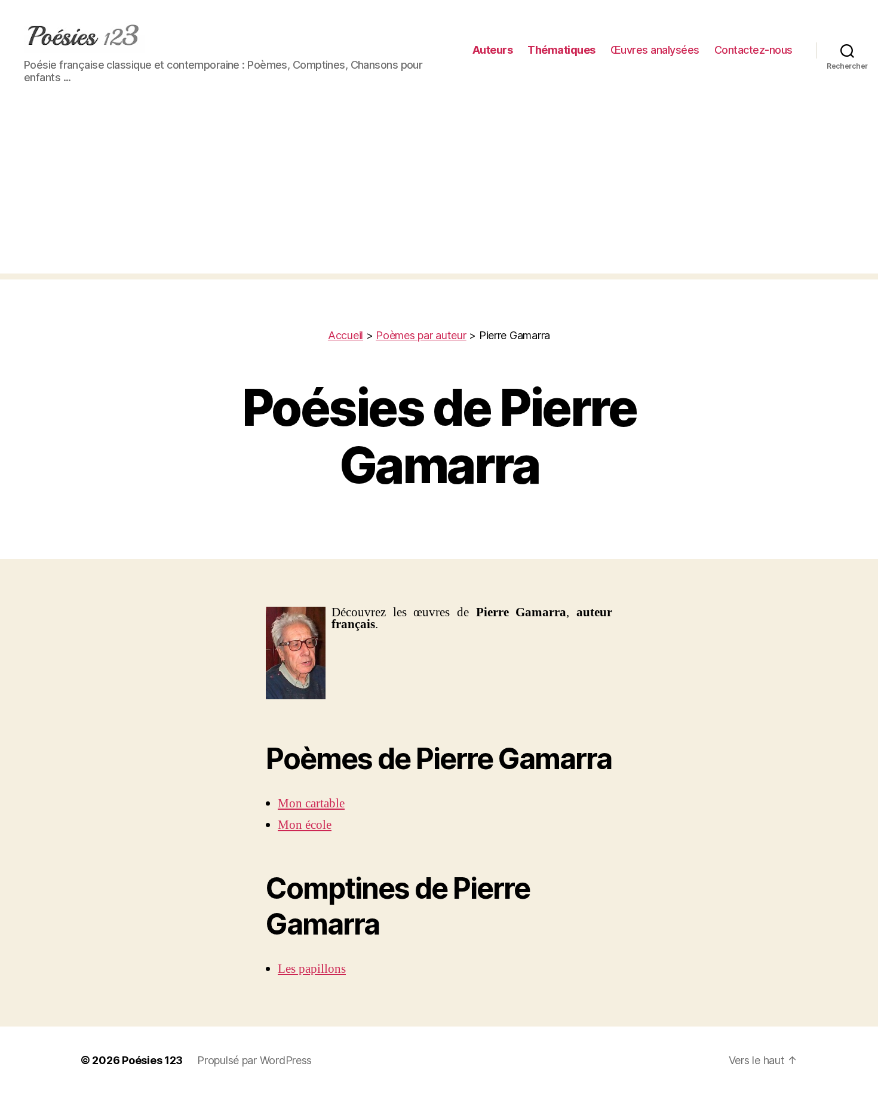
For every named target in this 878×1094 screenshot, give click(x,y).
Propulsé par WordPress (254, 1060)
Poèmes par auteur (421, 335)
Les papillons (312, 969)
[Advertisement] (439, 190)
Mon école (304, 825)
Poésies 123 (152, 1060)
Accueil (345, 335)
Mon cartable (311, 803)
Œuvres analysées (654, 50)
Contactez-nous (753, 50)
